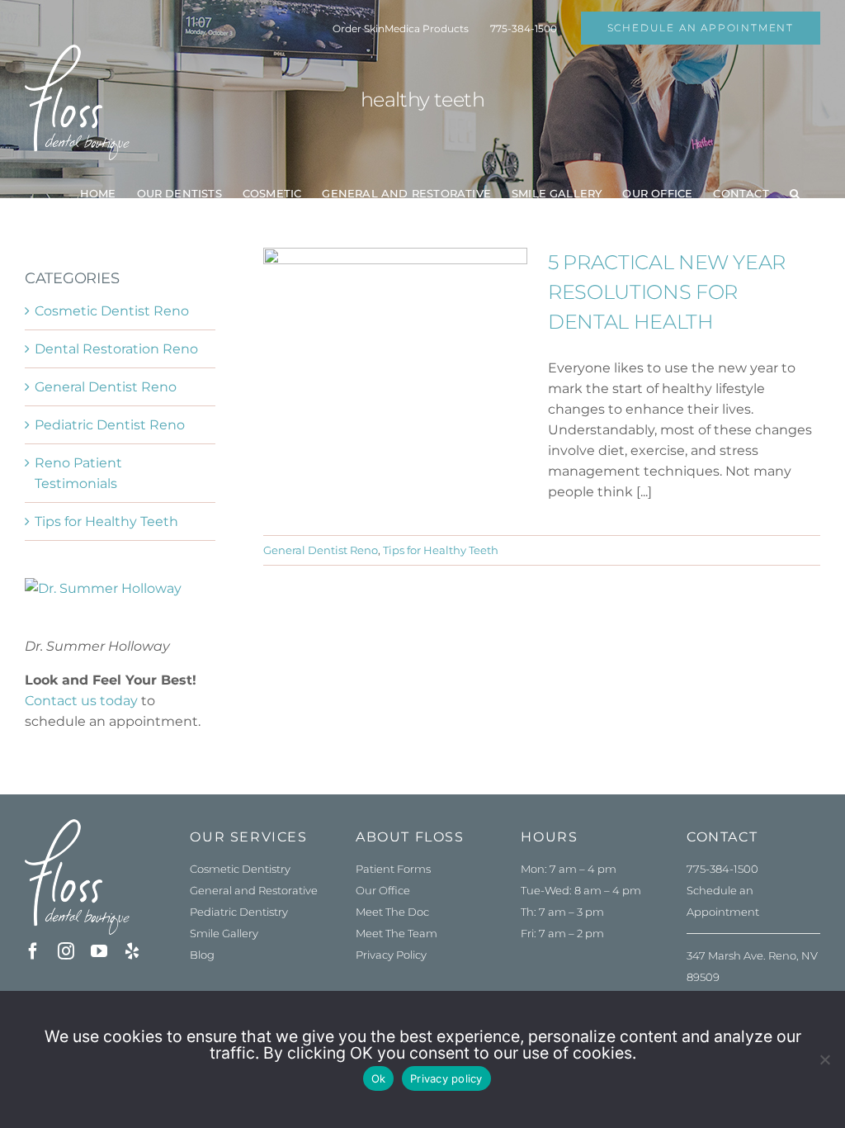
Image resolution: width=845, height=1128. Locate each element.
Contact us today (81, 701)
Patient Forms (393, 868)
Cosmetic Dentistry (240, 868)
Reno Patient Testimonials (78, 473)
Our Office (383, 890)
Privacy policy (446, 1078)
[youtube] (99, 951)
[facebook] (33, 951)
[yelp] (132, 951)
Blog (202, 954)
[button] (795, 193)
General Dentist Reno (320, 550)
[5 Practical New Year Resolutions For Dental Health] (395, 331)
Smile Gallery (224, 933)
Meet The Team (396, 933)
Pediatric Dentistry (239, 911)
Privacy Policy (391, 954)
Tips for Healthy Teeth (440, 550)
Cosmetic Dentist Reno (112, 311)
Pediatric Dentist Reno (110, 425)
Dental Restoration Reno (116, 349)
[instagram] (66, 951)
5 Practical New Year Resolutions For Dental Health (667, 292)
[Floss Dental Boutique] (77, 825)
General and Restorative (254, 890)
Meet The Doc (392, 911)
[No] (824, 1059)
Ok (378, 1078)
